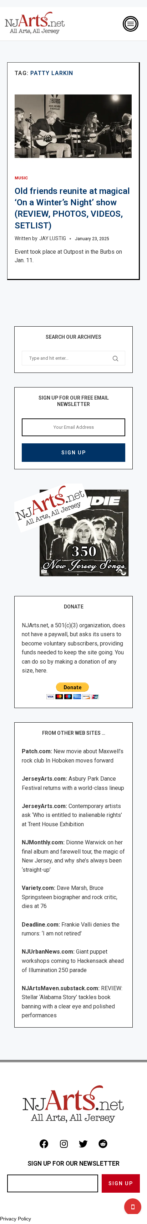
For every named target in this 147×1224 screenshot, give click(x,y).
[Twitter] (83, 1144)
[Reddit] (103, 1144)
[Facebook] (44, 1144)
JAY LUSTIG (52, 238)
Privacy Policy (15, 1219)
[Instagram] (64, 1144)
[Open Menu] (130, 24)
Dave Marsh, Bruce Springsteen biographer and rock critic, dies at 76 (69, 897)
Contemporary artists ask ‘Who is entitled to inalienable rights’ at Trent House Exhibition (72, 815)
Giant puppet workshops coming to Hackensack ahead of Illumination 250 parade (73, 960)
